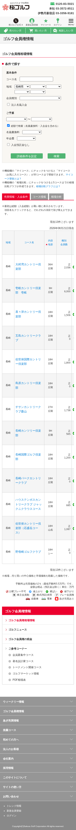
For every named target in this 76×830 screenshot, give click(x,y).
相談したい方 (66, 30)
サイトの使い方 (12, 786)
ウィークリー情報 (13, 701)
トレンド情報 (14, 805)
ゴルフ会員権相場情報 (22, 620)
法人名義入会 (18, 104)
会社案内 (8, 758)
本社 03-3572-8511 (61, 8)
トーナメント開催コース (27, 667)
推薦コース (9, 730)
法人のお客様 (11, 749)
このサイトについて (15, 777)
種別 (64, 240)
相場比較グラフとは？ (48, 186)
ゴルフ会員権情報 (18, 611)
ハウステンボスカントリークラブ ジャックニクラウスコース (28, 504)
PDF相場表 (19, 679)
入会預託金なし (20, 144)
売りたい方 (15, 30)
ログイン (58, 25)
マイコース (46, 25)
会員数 (64, 244)
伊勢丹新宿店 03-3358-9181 (56, 13)
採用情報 (8, 767)
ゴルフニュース (18, 629)
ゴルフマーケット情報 (26, 673)
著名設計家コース (23, 661)
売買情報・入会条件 (16, 196)
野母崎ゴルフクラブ (28, 551)
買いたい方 (41, 30)
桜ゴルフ (15, 7)
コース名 (29, 242)
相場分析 (56, 196)
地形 (50, 244)
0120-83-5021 (65, 3)
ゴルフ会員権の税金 (20, 639)
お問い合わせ (11, 796)
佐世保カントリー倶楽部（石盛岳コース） (28, 528)
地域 (8, 242)
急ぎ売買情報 (11, 720)
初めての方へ (11, 739)
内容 (50, 240)
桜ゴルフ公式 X (16, 25)
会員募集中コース (23, 654)
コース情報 (39, 196)
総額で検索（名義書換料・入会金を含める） (35, 126)
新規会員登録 (32, 25)
